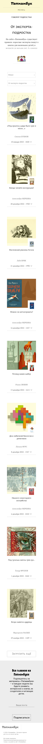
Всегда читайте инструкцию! (21, 188)
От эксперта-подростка (17, 83)
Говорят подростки (21, 17)
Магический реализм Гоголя (21, 250)
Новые (11, 75)
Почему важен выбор (21, 374)
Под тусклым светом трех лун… (21, 560)
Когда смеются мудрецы (21, 622)
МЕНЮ (21, 10)
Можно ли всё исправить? (21, 312)
